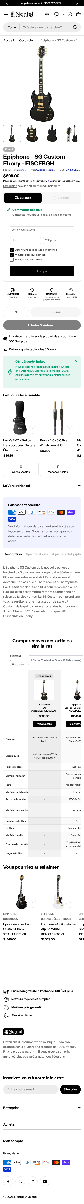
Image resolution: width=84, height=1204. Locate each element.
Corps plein (27, 40)
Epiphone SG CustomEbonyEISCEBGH (44, 707)
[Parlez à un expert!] (59, 14)
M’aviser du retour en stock (30, 254)
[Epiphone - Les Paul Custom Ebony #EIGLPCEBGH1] (21, 892)
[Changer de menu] (5, 14)
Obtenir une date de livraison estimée (36, 249)
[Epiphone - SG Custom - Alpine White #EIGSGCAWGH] (58, 892)
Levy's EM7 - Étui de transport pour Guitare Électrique (19, 445)
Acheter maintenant (42, 325)
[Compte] (70, 14)
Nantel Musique (25, 1197)
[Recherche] (75, 27)
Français (9, 1153)
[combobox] (42, 27)
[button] (7, 3)
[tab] (23, 198)
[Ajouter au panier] (32, 430)
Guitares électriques (46, 169)
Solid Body (10, 918)
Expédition (10, 185)
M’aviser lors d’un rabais (28, 259)
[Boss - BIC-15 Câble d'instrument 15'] (57, 418)
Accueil (8, 40)
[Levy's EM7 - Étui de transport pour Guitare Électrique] (21, 418)
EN (47, 14)
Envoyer (42, 271)
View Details (44, 723)
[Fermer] (76, 361)
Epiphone (22, 169)
